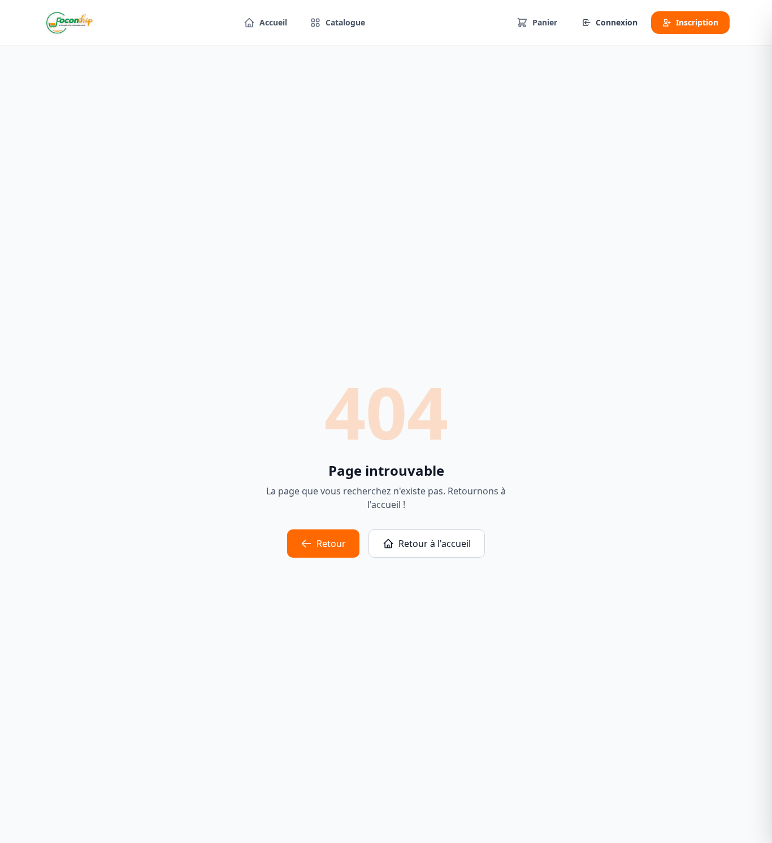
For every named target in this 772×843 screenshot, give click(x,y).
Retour (331, 543)
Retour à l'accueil (434, 543)
